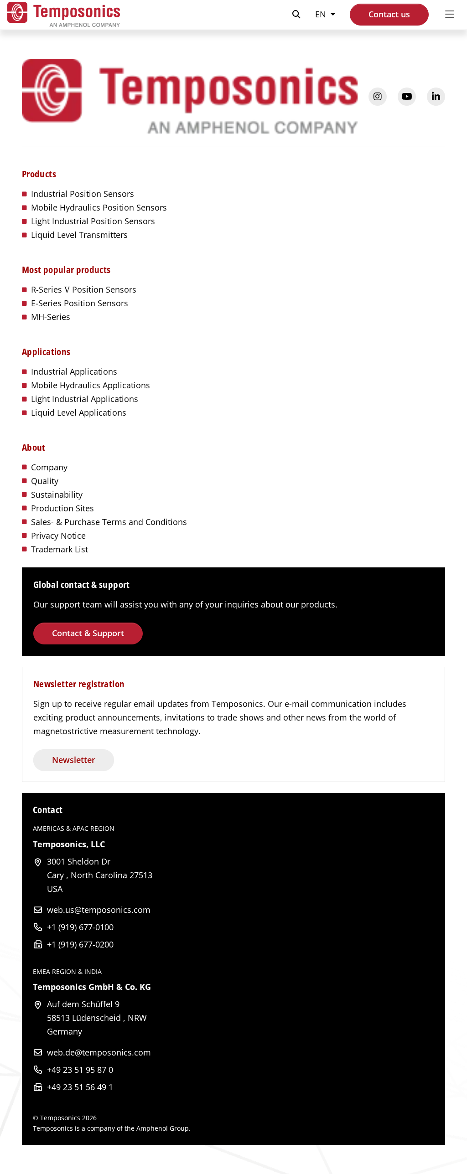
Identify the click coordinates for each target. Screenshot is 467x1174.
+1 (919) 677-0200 (80, 944)
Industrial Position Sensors (82, 193)
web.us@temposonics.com (98, 909)
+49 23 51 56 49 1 (80, 1086)
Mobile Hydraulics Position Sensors (99, 207)
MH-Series (50, 316)
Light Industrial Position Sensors (93, 221)
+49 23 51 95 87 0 (80, 1069)
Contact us (389, 14)
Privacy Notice (58, 535)
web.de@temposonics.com (99, 1052)
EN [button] (321, 14)
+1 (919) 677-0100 (80, 927)
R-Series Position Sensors (83, 289)
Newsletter (73, 759)
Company (49, 467)
